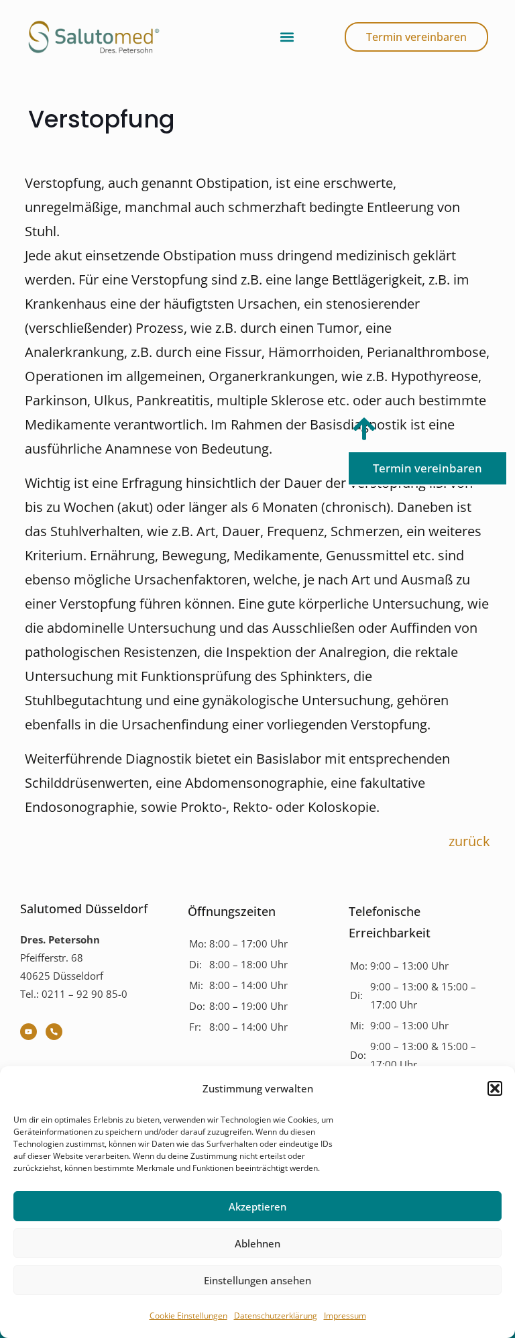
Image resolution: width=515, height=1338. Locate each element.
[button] (495, 1088)
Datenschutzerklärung (275, 1315)
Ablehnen (257, 1243)
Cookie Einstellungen (188, 1315)
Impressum (345, 1315)
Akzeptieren (257, 1206)
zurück (469, 841)
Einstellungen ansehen (257, 1280)
